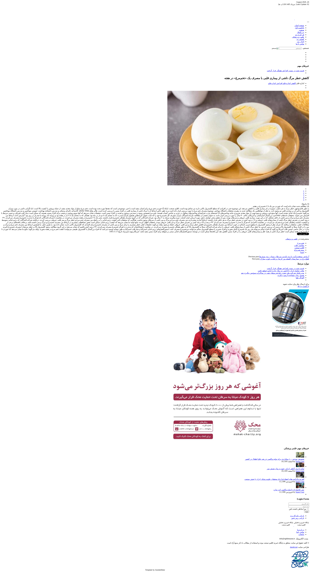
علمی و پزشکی (291, 239)
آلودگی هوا (300, 278)
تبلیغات (301, 534)
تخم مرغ (300, 243)
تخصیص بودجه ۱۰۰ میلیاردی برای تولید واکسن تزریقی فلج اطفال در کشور (274, 459)
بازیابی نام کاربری (297, 516)
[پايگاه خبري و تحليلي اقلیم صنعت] (294, 19)
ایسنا (302, 252)
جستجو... (305, 48)
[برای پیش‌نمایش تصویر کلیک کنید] (238, 185)
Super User (300, 461)
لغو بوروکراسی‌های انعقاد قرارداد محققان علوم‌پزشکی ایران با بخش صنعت (274, 479)
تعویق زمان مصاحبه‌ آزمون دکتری (290, 275)
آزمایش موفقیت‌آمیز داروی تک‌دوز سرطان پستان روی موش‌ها (284, 257)
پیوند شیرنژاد (299, 250)
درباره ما (300, 530)
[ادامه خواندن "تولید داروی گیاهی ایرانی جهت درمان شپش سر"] (300, 466)
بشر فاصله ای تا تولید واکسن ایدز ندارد (289, 490)
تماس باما (300, 532)
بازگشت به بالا (303, 286)
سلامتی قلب (299, 245)
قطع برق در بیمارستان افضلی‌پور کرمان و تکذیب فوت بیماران (284, 259)
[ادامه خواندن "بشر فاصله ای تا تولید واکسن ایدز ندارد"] (300, 487)
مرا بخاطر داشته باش (298, 509)
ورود (306, 511)
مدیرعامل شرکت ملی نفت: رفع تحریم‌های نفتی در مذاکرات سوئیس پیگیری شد (272, 273)
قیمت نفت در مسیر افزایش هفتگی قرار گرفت (285, 71)
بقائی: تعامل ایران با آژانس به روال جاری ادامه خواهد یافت (281, 271)
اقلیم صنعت (299, 248)
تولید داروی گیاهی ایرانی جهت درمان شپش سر (285, 469)
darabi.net (294, 547)
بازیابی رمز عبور (297, 518)
